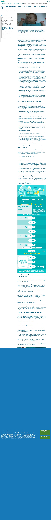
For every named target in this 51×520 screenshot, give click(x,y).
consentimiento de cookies (25, 437)
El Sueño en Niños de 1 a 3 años (18, 3)
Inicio (3, 3)
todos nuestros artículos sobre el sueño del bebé (34, 329)
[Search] (47, 1)
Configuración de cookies (44, 437)
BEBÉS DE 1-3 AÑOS (8, 3)
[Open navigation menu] (49, 1)
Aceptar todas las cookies (45, 431)
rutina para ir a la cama (42, 94)
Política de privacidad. (5, 436)
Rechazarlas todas (45, 434)
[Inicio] (3, 1)
